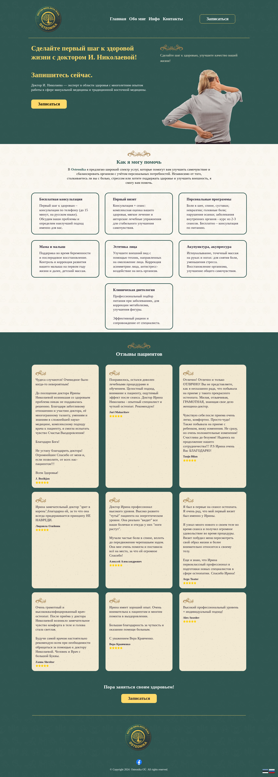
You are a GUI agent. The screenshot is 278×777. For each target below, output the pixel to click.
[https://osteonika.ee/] (48, 19)
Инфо (154, 18)
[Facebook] (139, 762)
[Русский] (272, 770)
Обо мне (137, 18)
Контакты (173, 18)
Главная (118, 18)
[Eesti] (265, 770)
